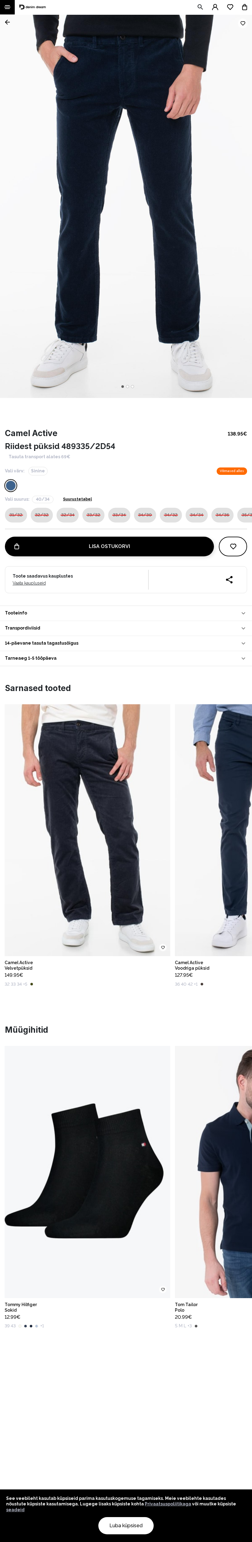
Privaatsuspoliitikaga (168, 1503)
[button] (126, 613)
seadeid (15, 1509)
